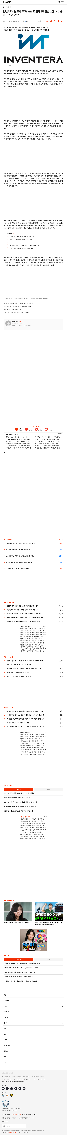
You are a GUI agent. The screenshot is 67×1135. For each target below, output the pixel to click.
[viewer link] (60, 61)
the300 (6, 1000)
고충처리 (31, 1118)
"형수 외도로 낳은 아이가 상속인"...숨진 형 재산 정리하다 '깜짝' (24, 668)
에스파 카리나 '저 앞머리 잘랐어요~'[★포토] (16, 922)
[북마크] (62, 21)
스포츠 (5, 1040)
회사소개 (4, 1115)
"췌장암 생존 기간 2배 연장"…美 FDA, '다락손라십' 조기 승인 (21, 968)
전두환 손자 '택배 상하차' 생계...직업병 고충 (22, 236)
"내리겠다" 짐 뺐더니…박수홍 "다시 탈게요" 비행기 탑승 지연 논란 (25, 715)
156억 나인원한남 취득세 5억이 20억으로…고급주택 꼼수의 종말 (25, 617)
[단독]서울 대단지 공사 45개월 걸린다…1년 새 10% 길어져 (23, 621)
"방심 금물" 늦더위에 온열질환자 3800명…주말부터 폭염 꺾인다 (22, 963)
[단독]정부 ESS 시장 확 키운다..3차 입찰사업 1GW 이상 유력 (24, 614)
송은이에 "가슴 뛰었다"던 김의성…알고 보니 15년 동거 (21, 556)
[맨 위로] (63, 1128)
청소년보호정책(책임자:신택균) (29, 1115)
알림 (4, 1062)
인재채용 (9, 1115)
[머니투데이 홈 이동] (7, 1073)
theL (5, 1006)
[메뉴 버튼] (62, 2)
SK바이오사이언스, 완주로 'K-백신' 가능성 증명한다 (18, 811)
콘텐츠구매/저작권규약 (22, 1118)
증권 (4, 995)
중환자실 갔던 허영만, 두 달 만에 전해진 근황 (19, 676)
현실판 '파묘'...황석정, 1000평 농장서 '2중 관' (22, 248)
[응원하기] (20, 321)
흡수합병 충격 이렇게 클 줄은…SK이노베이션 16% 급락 (22, 606)
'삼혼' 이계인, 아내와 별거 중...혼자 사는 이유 (22, 239)
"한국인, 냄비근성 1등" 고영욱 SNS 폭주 (18, 723)
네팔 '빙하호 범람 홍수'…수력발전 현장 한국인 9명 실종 (22, 610)
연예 (4, 1034)
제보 (4, 1057)
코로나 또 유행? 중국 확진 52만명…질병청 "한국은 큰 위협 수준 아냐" (23, 802)
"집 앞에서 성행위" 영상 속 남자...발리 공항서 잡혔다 (24, 245)
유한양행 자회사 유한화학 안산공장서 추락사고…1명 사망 (20, 806)
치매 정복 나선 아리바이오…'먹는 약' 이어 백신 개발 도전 (20, 793)
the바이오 (8, 7)
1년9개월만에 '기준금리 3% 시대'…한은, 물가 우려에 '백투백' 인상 (25, 727)
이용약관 (4, 1118)
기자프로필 (6, 1051)
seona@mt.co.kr (17, 323)
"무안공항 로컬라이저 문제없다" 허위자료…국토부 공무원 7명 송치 (25, 719)
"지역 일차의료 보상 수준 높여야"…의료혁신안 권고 (18, 977)
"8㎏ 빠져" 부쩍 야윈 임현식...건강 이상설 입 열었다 (20, 543)
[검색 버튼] (59, 2)
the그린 (5, 1017)
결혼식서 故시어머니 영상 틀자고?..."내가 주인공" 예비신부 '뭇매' (25, 661)
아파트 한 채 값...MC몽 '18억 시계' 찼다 (17, 569)
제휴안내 (14, 1118)
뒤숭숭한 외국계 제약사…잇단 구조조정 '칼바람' (17, 797)
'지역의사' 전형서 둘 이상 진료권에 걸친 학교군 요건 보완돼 (20, 981)
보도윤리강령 (5, 1121)
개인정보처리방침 (16, 1115)
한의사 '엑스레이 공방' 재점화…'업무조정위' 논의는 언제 (19, 972)
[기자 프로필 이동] (8, 323)
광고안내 (9, 1118)
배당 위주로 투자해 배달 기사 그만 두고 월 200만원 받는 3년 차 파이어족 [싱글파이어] (48, 923)
